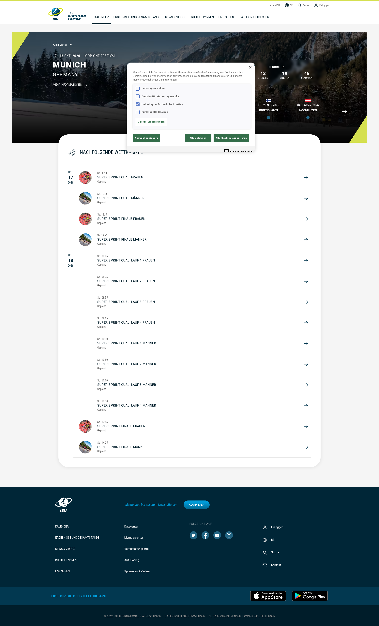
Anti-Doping (131, 560)
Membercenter (133, 537)
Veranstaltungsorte (136, 548)
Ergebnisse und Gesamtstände (77, 537)
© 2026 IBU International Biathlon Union (132, 616)
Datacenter (131, 526)
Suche (275, 552)
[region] (191, 107)
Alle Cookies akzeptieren (231, 138)
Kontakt (276, 564)
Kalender (62, 526)
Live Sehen (226, 17)
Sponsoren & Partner (137, 571)
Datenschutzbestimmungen (185, 616)
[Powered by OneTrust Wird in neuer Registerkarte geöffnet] (238, 149)
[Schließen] (250, 67)
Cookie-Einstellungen (259, 616)
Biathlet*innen (66, 560)
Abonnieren (196, 504)
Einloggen (277, 527)
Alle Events (60, 44)
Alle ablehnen (198, 138)
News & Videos (65, 548)
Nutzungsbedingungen (225, 616)
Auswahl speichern (146, 138)
